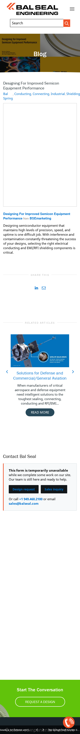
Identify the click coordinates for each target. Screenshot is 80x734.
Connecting (41, 94)
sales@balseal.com (24, 503)
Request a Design (40, 701)
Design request (24, 489)
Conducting (22, 94)
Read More (40, 412)
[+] (40, 350)
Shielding (73, 94)
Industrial (58, 94)
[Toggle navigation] (72, 9)
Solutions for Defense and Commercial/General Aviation (40, 375)
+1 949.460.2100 (30, 499)
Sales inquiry (54, 489)
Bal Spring (8, 96)
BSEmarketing (40, 218)
